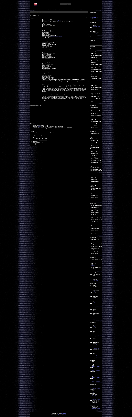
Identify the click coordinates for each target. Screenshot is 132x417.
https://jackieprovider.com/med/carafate (55, 20)
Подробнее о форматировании (35, 129)
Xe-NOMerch (40, 12)
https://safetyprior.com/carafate (56, 36)
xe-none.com (63, 413)
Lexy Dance (59, 414)
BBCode (39, 126)
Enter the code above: (35, 141)
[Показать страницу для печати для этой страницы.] (86, 17)
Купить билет (92, 265)
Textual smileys (36, 128)
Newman (64, 414)
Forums (35, 12)
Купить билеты (95, 276)
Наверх (32, 103)
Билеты (98, 26)
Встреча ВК (95, 26)
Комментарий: (33, 123)
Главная (31, 12)
